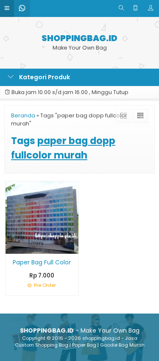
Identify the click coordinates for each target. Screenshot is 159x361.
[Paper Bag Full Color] (42, 217)
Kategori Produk (44, 77)
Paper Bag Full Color (42, 262)
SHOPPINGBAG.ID (79, 38)
